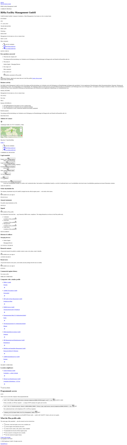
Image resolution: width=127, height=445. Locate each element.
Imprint (2, 443)
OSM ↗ (2, 142)
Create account (7, 3)
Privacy (5, 443)
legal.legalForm (11, 163)
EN (3, 2)
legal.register (12, 159)
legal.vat (8, 174)
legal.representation (16, 181)
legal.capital (11, 170)
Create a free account (37, 78)
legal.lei (6, 178)
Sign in (2, 3)
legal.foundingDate (11, 166)
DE (1, 2)
